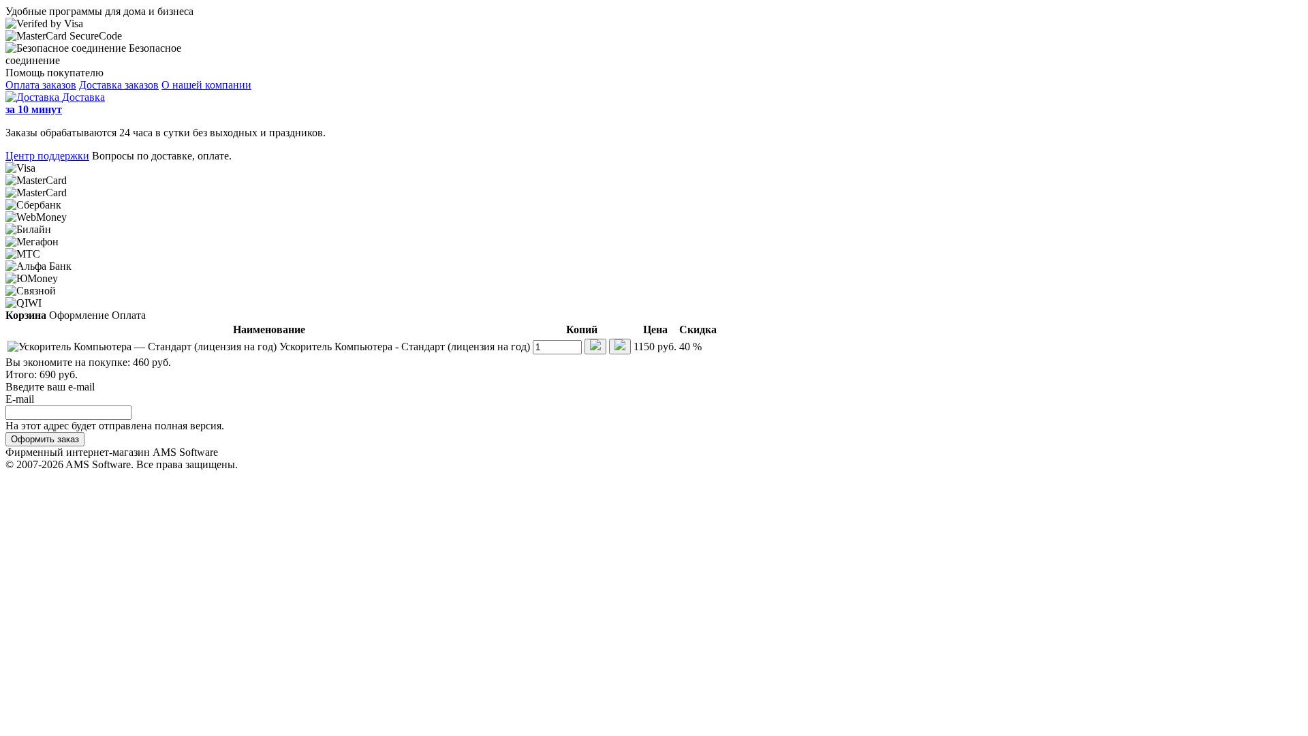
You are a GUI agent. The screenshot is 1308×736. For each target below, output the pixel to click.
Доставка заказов (119, 85)
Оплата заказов (40, 85)
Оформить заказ (45, 439)
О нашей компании (206, 85)
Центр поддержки (47, 156)
